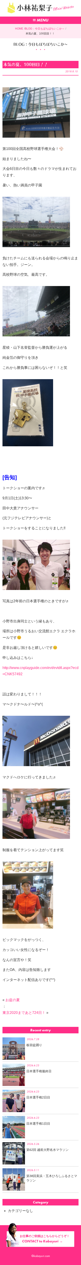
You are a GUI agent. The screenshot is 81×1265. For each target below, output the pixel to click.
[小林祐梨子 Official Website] (41, 14)
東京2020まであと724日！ (23, 1013)
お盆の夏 (12, 1000)
